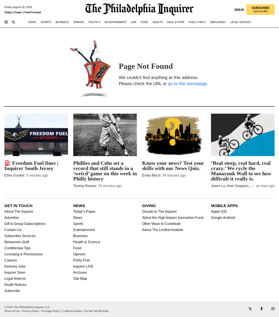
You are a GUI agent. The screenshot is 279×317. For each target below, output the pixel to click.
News (77, 217)
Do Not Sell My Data (97, 311)
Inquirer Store (14, 272)
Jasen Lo (218, 186)
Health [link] (158, 22)
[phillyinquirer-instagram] (273, 309)
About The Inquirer (18, 211)
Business (80, 236)
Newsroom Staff (16, 242)
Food (77, 248)
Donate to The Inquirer (159, 211)
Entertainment (84, 230)
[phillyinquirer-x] (250, 309)
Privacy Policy (30, 311)
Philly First (81, 260)
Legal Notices (15, 278)
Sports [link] (46, 22)
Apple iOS (219, 211)
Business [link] (62, 22)
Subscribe (12, 291)
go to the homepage (187, 83)
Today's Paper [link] (13, 12)
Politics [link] (94, 22)
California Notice (72, 311)
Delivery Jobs (15, 266)
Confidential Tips (17, 248)
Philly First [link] (197, 22)
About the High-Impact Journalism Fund (172, 217)
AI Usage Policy (50, 311)
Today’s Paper (84, 211)
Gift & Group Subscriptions (24, 224)
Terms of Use (12, 311)
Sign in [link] (239, 9)
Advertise (11, 217)
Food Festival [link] (32, 12)
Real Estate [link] (175, 22)
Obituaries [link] (218, 22)
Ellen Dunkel (14, 175)
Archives (80, 272)
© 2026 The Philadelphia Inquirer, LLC (27, 307)
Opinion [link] (78, 22)
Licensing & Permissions (23, 254)
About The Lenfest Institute (162, 230)
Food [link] (144, 22)
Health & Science (86, 242)
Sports (78, 224)
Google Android (223, 217)
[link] (261, 9)
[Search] (13, 22)
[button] (261, 9)
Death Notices (15, 285)
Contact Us (13, 230)
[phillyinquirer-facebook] (261, 309)
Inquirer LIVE (83, 266)
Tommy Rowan (84, 186)
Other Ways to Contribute (161, 224)
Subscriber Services (20, 236)
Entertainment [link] (116, 22)
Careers (10, 260)
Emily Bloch (151, 175)
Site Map (80, 278)
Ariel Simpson (237, 186)
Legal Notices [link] (240, 22)
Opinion (79, 254)
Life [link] (133, 22)
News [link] (32, 22)
